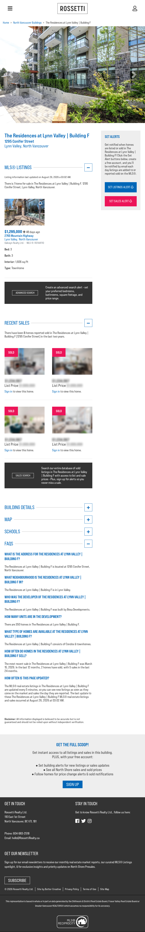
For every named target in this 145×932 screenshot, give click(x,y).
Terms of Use (89, 889)
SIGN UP (72, 784)
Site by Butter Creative (49, 889)
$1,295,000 (14, 231)
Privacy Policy (72, 889)
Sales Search (23, 475)
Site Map (104, 889)
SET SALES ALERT (119, 201)
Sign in (8, 391)
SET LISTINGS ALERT (119, 187)
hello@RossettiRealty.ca (25, 838)
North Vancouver (28, 239)
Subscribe (17, 880)
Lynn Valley (11, 239)
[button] (10, 8)
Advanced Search (25, 292)
